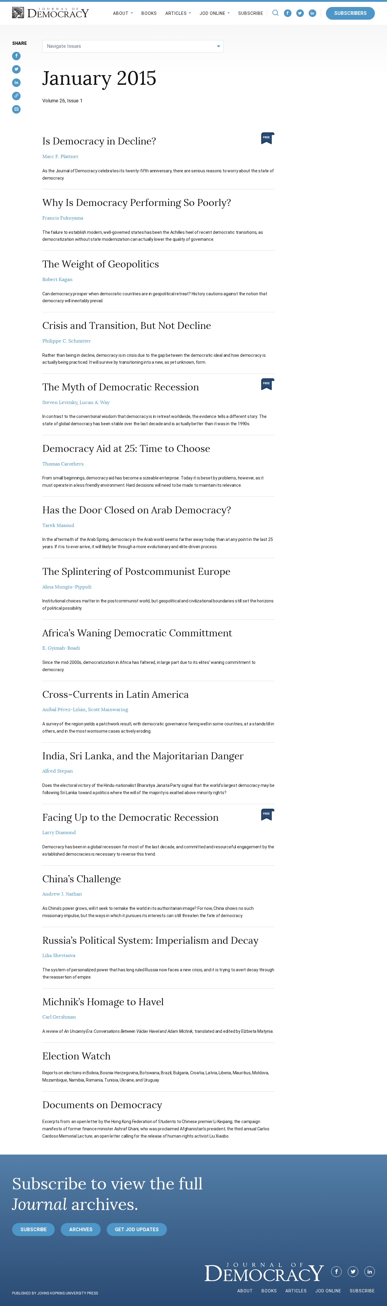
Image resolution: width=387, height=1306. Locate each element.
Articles (176, 13)
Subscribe (250, 13)
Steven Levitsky (59, 402)
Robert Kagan (57, 280)
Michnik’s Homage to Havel (103, 1002)
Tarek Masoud (58, 525)
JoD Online (213, 13)
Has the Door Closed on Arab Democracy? (136, 510)
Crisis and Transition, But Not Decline (126, 326)
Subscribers (350, 13)
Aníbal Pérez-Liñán (64, 710)
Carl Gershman (59, 1017)
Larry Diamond (59, 833)
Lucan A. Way (94, 402)
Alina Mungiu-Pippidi (67, 587)
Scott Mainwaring (108, 710)
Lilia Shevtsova (58, 956)
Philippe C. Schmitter (66, 341)
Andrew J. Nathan (62, 894)
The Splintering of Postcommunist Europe (136, 571)
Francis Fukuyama (62, 218)
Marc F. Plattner (60, 157)
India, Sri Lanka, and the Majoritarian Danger (143, 756)
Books (149, 13)
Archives (81, 1229)
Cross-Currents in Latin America (115, 694)
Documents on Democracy (102, 1105)
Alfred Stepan (57, 771)
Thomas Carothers (62, 464)
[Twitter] (300, 13)
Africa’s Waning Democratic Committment (137, 633)
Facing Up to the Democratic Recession (130, 817)
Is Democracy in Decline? (99, 141)
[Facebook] (287, 13)
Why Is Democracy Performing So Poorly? (136, 203)
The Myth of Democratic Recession (120, 387)
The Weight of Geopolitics (100, 264)
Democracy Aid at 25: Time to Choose (126, 449)
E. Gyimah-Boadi (61, 648)
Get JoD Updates (137, 1229)
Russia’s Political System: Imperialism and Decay (150, 940)
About (121, 13)
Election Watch (76, 1056)
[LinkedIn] (312, 13)
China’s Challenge (81, 879)
